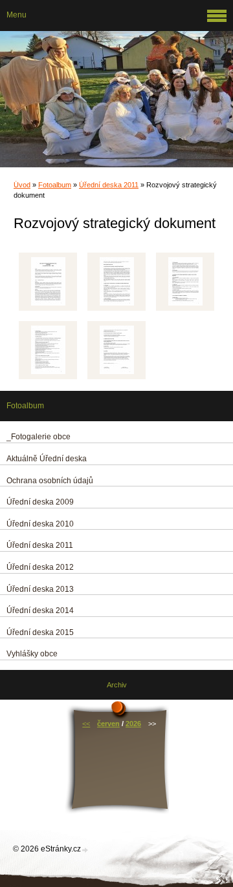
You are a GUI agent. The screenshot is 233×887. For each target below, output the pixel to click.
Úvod (22, 185)
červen (108, 723)
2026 (133, 723)
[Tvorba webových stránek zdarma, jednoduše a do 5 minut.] (85, 850)
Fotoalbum (54, 185)
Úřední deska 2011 (109, 185)
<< (86, 723)
